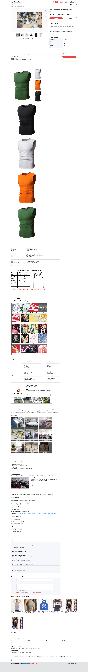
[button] (53, 1)
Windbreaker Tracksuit (50, 513)
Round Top (33, 656)
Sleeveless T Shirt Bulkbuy (26, 658)
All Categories (14, 4)
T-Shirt (12, 640)
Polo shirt (28, 640)
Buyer (56, 4)
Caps (11, 643)
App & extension (66, 4)
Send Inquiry (56, 18)
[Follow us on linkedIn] (76, 663)
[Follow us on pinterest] (75, 663)
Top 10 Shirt (13, 658)
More (12, 660)
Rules (76, 4)
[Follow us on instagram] (72, 663)
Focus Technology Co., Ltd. (37, 668)
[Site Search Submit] (56, 2)
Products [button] (25, 1)
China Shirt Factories (15, 656)
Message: (14, 584)
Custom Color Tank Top (53, 656)
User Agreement (49, 668)
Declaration (53, 668)
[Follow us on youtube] (73, 663)
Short (28, 642)
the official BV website (32, 475)
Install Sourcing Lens (34, 663)
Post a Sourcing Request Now (36, 592)
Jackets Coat (44, 513)
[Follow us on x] (71, 663)
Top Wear (29, 656)
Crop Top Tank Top (21, 652)
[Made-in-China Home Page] (16, 2)
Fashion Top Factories (23, 656)
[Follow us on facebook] (69, 663)
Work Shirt (40, 513)
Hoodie (55, 513)
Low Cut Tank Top (28, 652)
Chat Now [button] (71, 18)
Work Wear (33, 513)
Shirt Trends (18, 658)
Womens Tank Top (14, 652)
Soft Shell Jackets (63, 642)
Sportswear (12, 642)
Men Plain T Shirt (69, 656)
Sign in (76, 2)
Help (60, 4)
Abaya (28, 643)
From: (15, 580)
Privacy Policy (58, 668)
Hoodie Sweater (62, 640)
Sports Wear (22, 513)
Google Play (19, 663)
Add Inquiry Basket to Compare (29, 38)
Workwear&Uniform (47, 642)
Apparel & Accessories (17, 6)
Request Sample (65, 20)
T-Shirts (18, 513)
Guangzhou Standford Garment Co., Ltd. (57, 10)
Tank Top (22, 6)
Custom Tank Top (39, 656)
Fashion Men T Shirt (62, 656)
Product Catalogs (23, 638)
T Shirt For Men (46, 656)
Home (12, 6)
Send (18, 592)
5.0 (66, 54)
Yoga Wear (29, 513)
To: (15, 582)
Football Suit (26, 513)
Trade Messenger (25, 663)
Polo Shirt (36, 513)
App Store (13, 663)
